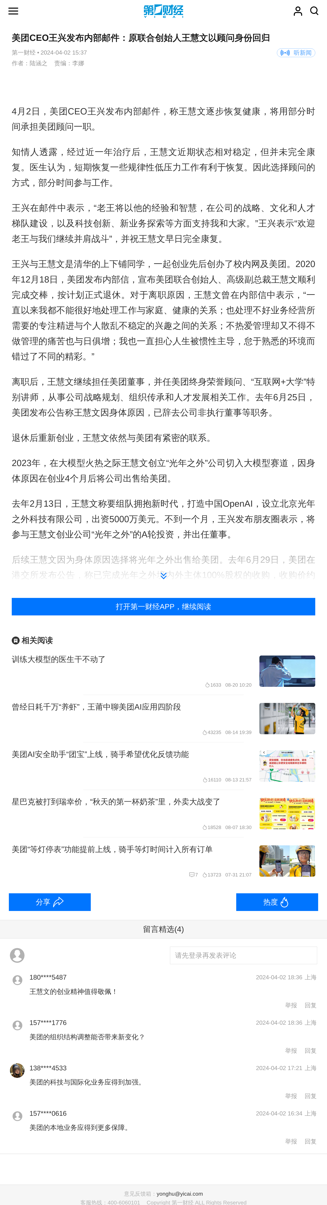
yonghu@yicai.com (180, 1194)
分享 (43, 902)
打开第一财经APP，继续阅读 (163, 606)
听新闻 (303, 52)
